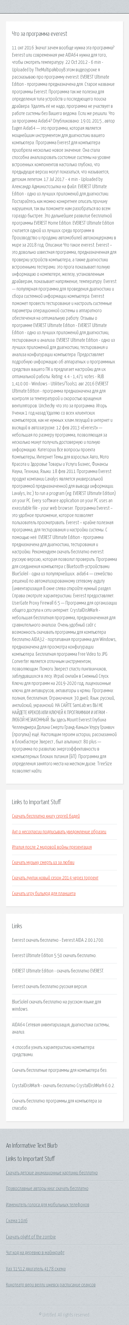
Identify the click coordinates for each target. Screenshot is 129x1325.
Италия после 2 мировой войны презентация (52, 847)
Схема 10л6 (17, 1220)
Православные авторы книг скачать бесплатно (47, 1188)
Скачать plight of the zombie (31, 1237)
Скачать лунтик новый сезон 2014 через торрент (55, 878)
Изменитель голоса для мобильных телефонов (47, 1204)
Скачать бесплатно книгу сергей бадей (46, 816)
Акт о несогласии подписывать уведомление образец (59, 831)
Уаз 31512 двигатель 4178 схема (36, 1269)
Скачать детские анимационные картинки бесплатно (52, 1173)
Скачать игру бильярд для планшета (44, 893)
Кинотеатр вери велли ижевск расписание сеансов (51, 1285)
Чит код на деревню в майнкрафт (35, 1252)
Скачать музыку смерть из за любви (43, 862)
